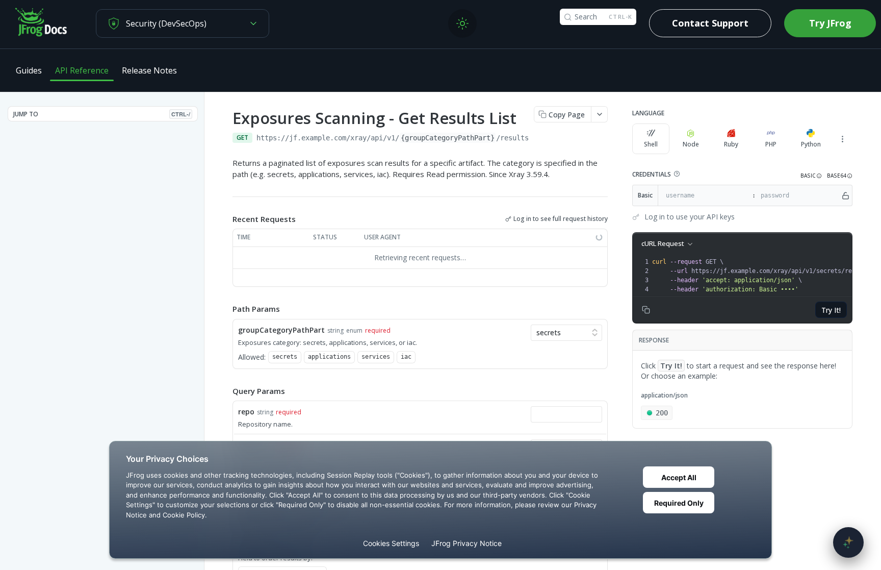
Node (691, 144)
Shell (651, 144)
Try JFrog (830, 23)
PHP (770, 144)
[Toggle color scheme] (462, 23)
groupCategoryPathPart (281, 330)
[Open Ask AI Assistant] (848, 542)
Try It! (831, 310)
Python (811, 144)
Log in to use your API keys (689, 216)
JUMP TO (101, 114)
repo (246, 411)
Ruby (731, 144)
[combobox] (566, 414)
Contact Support (710, 23)
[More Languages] (842, 138)
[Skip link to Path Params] (225, 309)
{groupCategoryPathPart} (448, 138)
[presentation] (764, 275)
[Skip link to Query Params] (225, 391)
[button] (676, 174)
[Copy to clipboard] (539, 139)
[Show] (845, 195)
